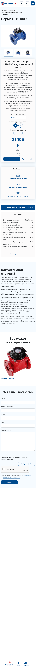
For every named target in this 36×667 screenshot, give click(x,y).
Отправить (9, 482)
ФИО (3, 399)
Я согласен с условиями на (17, 477)
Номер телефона (7, 406)
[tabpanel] (18, 363)
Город (3, 422)
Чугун (13, 118)
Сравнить (25, 159)
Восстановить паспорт (9, 665)
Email (3, 414)
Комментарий (6, 430)
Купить (11, 159)
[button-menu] (33, 3)
